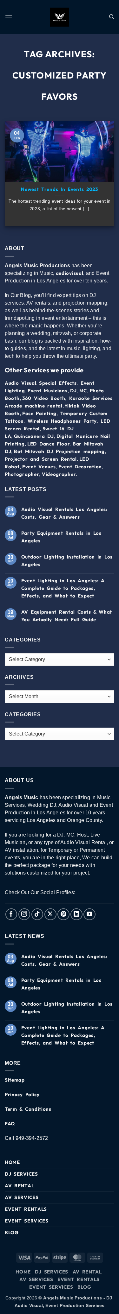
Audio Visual (20, 383)
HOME (12, 1162)
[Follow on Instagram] (24, 914)
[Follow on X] (50, 914)
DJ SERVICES (21, 1174)
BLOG (12, 1232)
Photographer (22, 474)
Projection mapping (80, 451)
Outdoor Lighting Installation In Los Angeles (67, 560)
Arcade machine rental (34, 406)
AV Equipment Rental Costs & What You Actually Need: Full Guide (66, 615)
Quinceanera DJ (34, 436)
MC (83, 391)
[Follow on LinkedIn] (76, 914)
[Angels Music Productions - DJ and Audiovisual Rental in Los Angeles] (59, 17)
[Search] (111, 17)
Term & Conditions (28, 1109)
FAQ (10, 1124)
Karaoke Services (90, 398)
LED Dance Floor (48, 444)
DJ (73, 391)
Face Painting (39, 413)
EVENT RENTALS (26, 1209)
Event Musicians (48, 391)
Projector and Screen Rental (41, 459)
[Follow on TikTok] (37, 914)
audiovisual (69, 273)
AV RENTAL (19, 1186)
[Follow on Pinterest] (63, 914)
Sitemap (15, 1080)
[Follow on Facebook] (11, 914)
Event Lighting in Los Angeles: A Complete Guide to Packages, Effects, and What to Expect (63, 588)
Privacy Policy (22, 1094)
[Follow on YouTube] (89, 914)
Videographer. (59, 474)
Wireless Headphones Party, (63, 421)
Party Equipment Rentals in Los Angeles (61, 537)
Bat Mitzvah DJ (33, 451)
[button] (9, 17)
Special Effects (58, 383)
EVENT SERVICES (27, 1221)
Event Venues (39, 467)
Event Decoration (80, 467)
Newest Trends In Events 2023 (59, 189)
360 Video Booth (43, 398)
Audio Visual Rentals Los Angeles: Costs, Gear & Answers (64, 513)
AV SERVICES (22, 1197)
